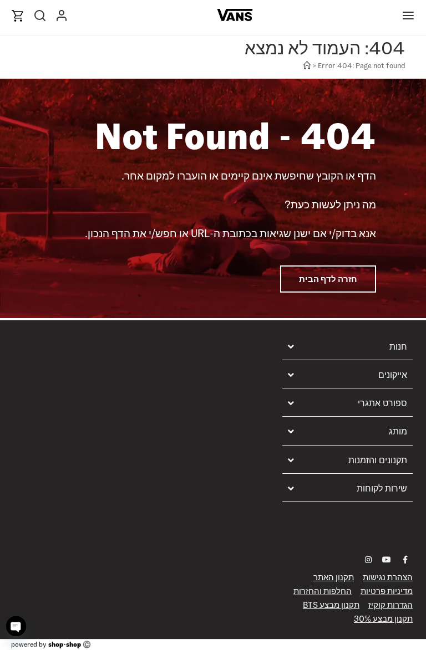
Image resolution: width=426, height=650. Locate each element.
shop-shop (64, 644)
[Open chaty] (16, 626)
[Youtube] (386, 559)
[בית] (307, 65)
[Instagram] (368, 559)
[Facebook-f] (405, 559)
